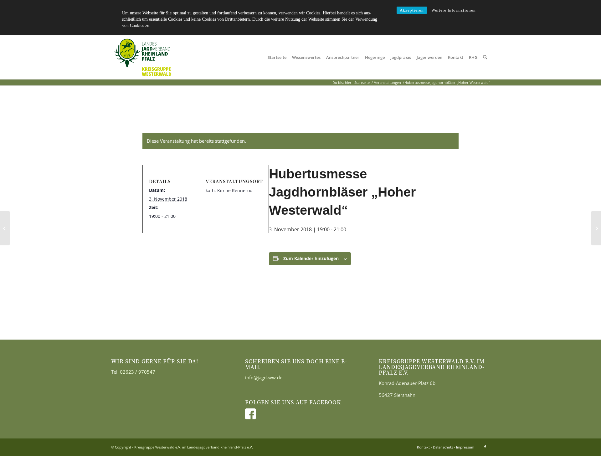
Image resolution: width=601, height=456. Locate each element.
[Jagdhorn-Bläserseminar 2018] (5, 228)
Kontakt (423, 447)
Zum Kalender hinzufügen (311, 258)
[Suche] (485, 57)
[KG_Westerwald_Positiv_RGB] (143, 57)
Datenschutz (443, 447)
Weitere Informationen (453, 10)
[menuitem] (277, 57)
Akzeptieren (412, 10)
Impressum (465, 447)
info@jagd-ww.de (263, 377)
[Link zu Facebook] (485, 446)
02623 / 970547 (137, 372)
